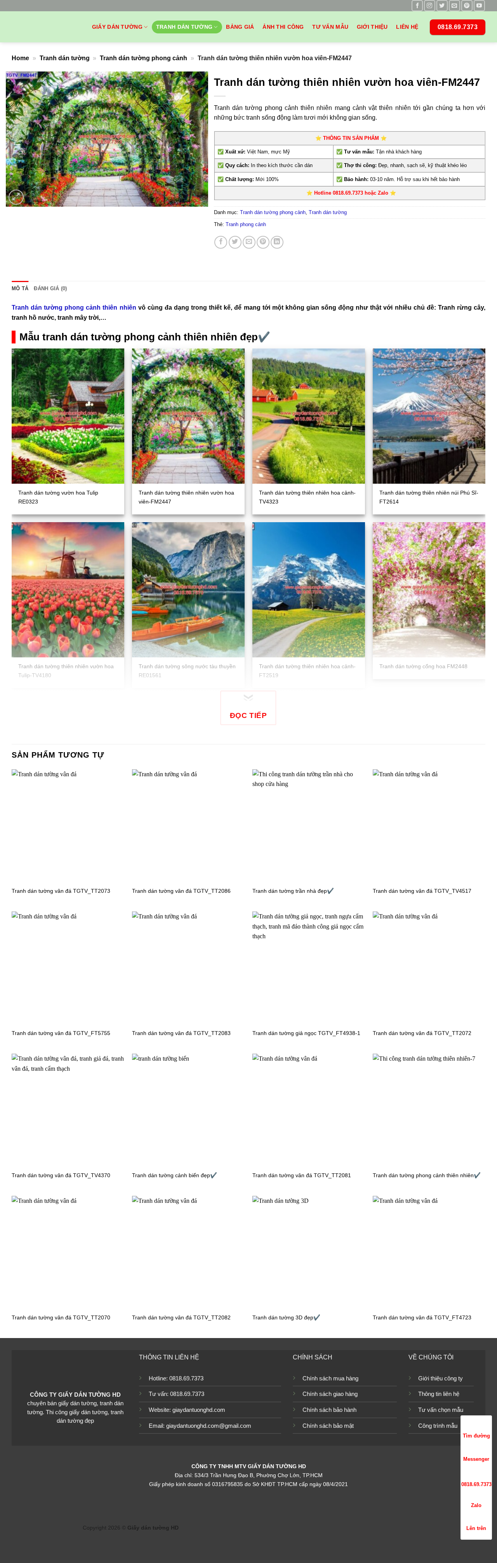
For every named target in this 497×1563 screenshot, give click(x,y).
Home (20, 58)
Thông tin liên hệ (438, 1393)
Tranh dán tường (184, 27)
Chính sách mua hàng (330, 1378)
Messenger (476, 1459)
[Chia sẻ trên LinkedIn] (277, 242)
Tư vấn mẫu (330, 27)
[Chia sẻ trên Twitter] (235, 242)
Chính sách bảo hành (329, 1409)
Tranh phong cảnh (246, 224)
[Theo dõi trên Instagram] (429, 5)
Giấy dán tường (117, 27)
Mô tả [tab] (20, 288)
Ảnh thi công (283, 27)
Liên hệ (407, 27)
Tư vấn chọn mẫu (440, 1409)
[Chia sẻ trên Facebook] (220, 242)
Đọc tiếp (248, 715)
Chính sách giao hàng (330, 1393)
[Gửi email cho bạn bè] (249, 242)
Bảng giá (240, 27)
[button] (16, 197)
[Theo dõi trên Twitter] (442, 5)
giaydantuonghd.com (198, 1409)
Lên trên (476, 1528)
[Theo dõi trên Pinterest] (467, 5)
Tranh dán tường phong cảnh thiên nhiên (74, 307)
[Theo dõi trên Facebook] (417, 5)
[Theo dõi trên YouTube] (479, 5)
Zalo (476, 1505)
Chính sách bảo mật (328, 1425)
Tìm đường (476, 1436)
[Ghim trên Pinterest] (263, 242)
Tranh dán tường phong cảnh (143, 58)
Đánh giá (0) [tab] (50, 288)
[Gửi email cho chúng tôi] (454, 5)
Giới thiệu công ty (440, 1378)
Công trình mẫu (437, 1425)
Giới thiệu (372, 27)
